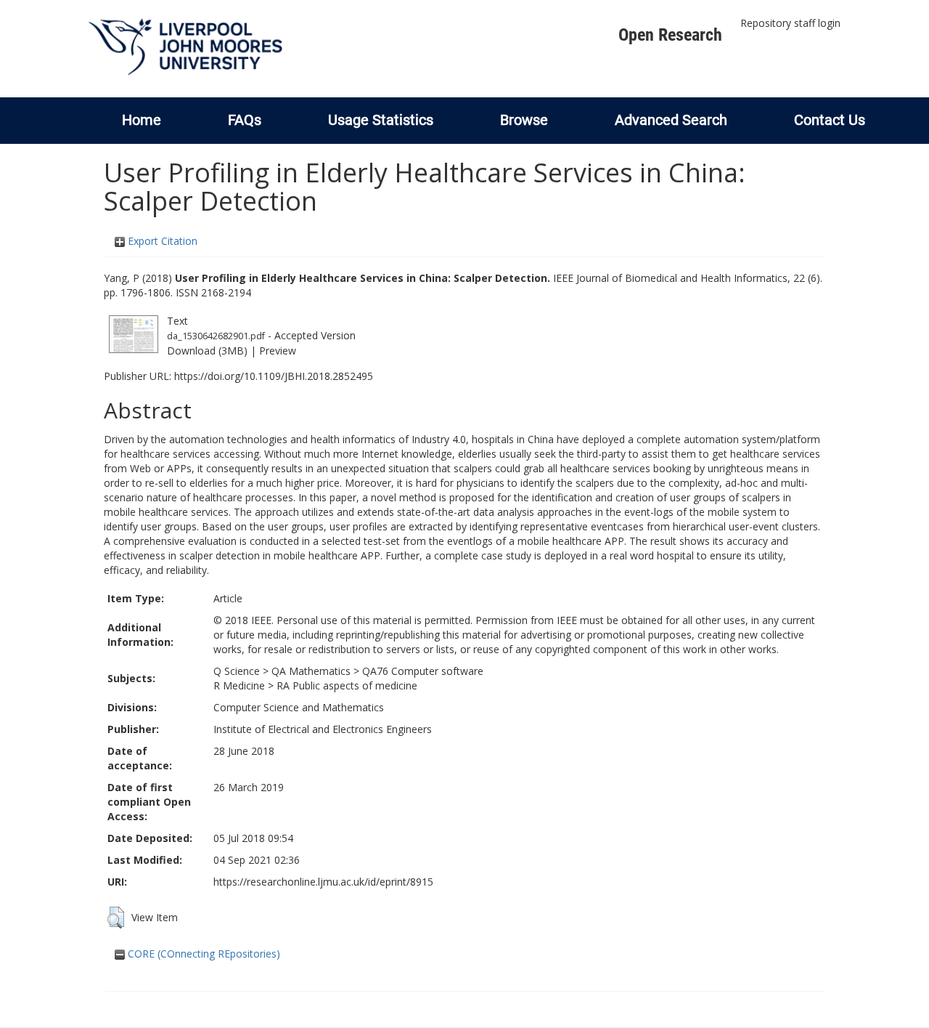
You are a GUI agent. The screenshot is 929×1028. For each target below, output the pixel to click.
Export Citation (161, 241)
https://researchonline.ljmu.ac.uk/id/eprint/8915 (323, 882)
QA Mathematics (311, 671)
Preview (277, 350)
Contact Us (829, 120)
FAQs (244, 120)
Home (141, 120)
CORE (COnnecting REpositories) (202, 953)
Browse (524, 120)
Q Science (236, 671)
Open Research (670, 35)
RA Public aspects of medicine (347, 685)
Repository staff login (790, 23)
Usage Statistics (380, 120)
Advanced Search (671, 120)
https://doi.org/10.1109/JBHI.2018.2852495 (273, 376)
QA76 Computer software (422, 671)
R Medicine (239, 685)
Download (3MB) (207, 350)
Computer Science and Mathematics (298, 707)
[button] (115, 917)
